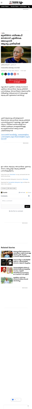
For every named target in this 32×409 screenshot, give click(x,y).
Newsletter (13, 174)
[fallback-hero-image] (7, 254)
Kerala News (15, 6)
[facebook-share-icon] (8, 75)
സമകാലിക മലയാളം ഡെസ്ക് (10, 68)
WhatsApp (25, 179)
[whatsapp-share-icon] (2, 75)
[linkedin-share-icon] (12, 75)
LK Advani (4, 188)
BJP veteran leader (12, 188)
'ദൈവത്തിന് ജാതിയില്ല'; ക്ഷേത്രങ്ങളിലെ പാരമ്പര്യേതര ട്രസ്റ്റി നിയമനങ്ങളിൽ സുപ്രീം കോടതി (15, 137)
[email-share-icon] (15, 75)
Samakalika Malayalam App (15, 182)
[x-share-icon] (5, 75)
